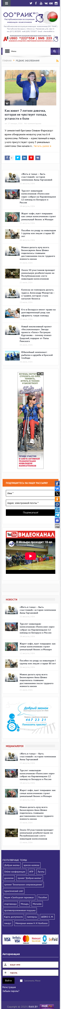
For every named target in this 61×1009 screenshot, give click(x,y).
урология (9, 878)
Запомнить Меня (32, 980)
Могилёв (37, 903)
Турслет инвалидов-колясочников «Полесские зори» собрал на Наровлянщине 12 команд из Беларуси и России (38, 196)
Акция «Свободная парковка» (19, 897)
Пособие (42, 897)
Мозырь (25, 903)
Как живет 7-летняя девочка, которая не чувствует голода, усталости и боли (26, 114)
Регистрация (9, 987)
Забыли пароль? (10, 991)
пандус (7, 923)
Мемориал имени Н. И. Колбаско (31, 923)
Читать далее (42, 146)
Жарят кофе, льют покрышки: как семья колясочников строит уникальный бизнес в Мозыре (38, 216)
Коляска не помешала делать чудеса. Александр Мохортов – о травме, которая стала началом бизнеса (37, 294)
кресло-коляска (31, 865)
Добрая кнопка (12, 865)
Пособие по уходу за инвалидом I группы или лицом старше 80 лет (38, 233)
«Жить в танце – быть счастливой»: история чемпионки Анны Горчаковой (36, 177)
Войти (8, 980)
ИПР (31, 871)
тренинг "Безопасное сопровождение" (23, 884)
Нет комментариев (32, 123)
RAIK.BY (33, 1006)
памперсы (32, 916)
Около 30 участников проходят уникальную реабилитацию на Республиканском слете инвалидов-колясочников (38, 274)
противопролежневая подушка (19, 910)
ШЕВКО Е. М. (47, 916)
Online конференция (14, 871)
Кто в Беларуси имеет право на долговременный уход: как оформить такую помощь (38, 312)
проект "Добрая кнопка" (30, 878)
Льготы (41, 871)
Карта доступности (13, 916)
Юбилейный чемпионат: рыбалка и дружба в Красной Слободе (37, 355)
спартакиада (10, 903)
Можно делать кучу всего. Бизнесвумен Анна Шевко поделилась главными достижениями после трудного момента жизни (37, 253)
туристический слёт (13, 891)
